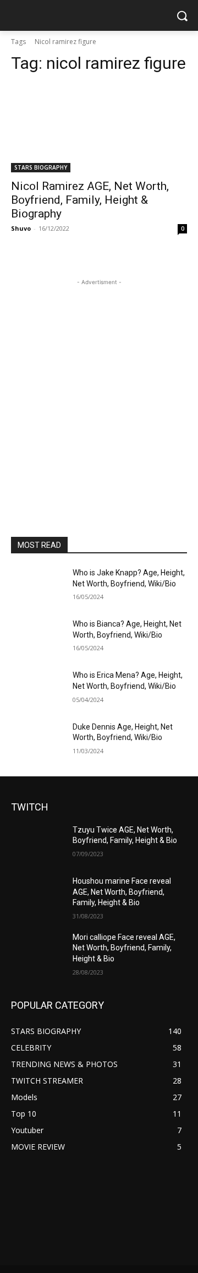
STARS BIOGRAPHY (40, 167)
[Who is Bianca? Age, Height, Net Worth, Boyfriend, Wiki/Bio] (37, 637)
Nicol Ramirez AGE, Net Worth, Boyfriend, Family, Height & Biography (90, 199)
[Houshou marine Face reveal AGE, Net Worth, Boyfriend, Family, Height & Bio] (37, 894)
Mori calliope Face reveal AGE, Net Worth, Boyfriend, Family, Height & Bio (124, 948)
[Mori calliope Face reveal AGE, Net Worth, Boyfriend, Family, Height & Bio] (37, 950)
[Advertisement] (99, 387)
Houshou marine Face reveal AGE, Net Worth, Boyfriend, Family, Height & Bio (122, 892)
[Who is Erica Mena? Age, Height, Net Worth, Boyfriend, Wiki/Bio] (37, 688)
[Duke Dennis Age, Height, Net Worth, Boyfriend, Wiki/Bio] (37, 740)
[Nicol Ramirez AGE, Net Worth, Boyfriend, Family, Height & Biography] (99, 128)
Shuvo (21, 228)
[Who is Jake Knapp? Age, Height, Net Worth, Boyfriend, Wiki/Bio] (37, 586)
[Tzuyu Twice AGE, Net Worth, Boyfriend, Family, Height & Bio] (37, 843)
